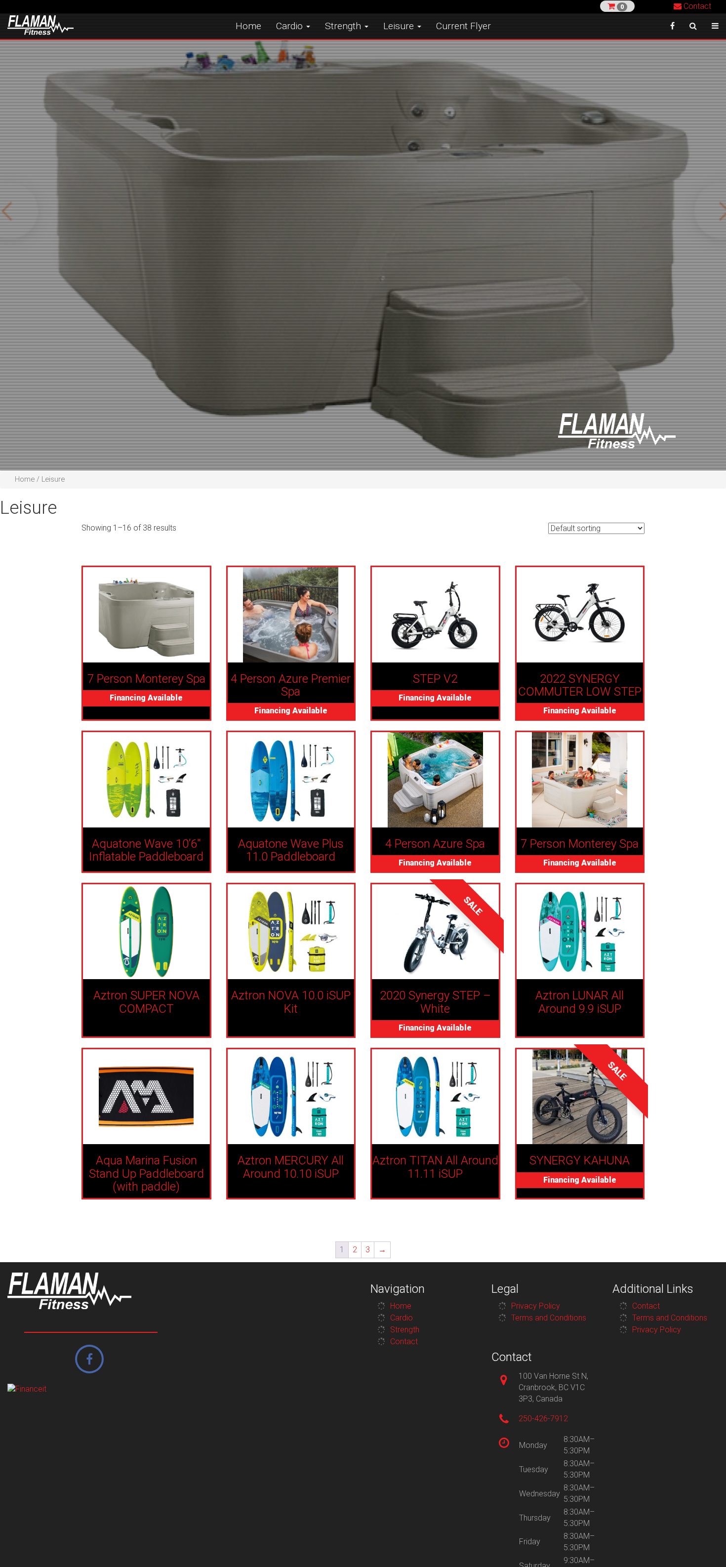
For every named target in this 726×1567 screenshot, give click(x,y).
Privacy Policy (535, 1306)
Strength (344, 26)
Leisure (399, 26)
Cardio (290, 26)
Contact (696, 6)
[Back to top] (703, 1544)
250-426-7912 (543, 1418)
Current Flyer (463, 26)
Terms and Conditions (548, 1317)
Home (248, 26)
